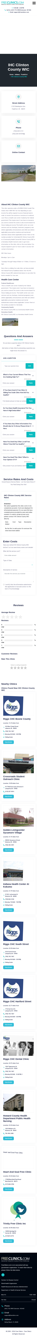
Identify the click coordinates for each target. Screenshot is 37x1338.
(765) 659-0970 (17, 134)
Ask (29, 366)
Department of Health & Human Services (13, 1290)
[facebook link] (2, 1274)
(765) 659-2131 (18, 131)
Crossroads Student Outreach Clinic (14, 777)
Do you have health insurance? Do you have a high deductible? (17, 409)
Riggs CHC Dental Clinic (16, 1059)
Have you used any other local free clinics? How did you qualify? (16, 443)
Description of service (10, 570)
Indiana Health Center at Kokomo (16, 885)
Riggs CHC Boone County (17, 719)
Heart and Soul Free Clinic (17, 1172)
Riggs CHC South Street (16, 944)
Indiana (17, 74)
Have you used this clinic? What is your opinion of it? (16, 458)
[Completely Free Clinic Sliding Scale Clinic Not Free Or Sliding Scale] (18, 564)
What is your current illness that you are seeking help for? (17, 376)
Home (11, 74)
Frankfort (24, 74)
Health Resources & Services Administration (14, 1287)
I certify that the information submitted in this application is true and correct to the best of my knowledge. (18, 587)
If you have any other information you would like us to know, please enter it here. (17, 426)
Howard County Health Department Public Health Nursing (16, 1118)
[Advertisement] (18, 34)
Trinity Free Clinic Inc (14, 1223)
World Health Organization (9, 1283)
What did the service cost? (11, 551)
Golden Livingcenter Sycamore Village (14, 831)
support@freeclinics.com (21, 12)
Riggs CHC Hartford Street (17, 1001)
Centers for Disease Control (9, 1280)
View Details (8, 742)
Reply (31, 383)
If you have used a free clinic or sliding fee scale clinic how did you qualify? (16, 392)
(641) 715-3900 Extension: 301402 (21, 10)
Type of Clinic (7, 560)
